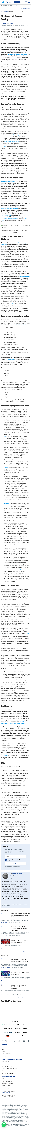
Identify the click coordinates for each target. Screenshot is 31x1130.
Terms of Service (6, 1053)
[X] (6, 1041)
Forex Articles (6, 11)
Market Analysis (6, 1088)
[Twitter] (13, 878)
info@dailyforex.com (6, 1092)
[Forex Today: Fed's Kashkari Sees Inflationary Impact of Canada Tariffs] (5, 913)
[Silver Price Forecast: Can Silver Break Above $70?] (5, 975)
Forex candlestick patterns (11, 218)
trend (13, 303)
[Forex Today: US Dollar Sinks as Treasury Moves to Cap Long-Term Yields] (5, 926)
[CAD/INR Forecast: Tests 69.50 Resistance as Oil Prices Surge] (5, 958)
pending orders (21, 569)
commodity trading (14, 135)
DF (1, 11)
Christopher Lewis (17, 873)
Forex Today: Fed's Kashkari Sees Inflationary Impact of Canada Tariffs (20, 915)
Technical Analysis (6, 967)
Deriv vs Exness (6, 1071)
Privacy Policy (5, 1056)
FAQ (3, 1049)
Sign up (15, 863)
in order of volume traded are (19, 324)
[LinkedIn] (11, 878)
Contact (4, 1051)
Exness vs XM (5, 1061)
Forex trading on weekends (11, 141)
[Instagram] (28, 1041)
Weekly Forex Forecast (8, 1083)
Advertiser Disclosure (25, 8)
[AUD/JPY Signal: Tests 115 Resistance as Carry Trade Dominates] (5, 985)
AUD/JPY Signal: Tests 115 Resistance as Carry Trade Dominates (18, 986)
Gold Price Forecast (7, 1079)
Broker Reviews (6, 1085)
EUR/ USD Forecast (7, 1081)
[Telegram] (14, 1041)
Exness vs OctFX (6, 1064)
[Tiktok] (19, 1041)
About (3, 1047)
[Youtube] (24, 1041)
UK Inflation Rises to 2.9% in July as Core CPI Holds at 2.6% (20, 941)
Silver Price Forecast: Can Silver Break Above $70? (20, 973)
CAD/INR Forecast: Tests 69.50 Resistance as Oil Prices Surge (19, 960)
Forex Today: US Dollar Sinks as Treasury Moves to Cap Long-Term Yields (20, 928)
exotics (15, 354)
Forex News (4, 922)
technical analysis (6, 215)
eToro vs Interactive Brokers (9, 1068)
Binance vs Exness (7, 1066)
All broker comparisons (8, 1073)
